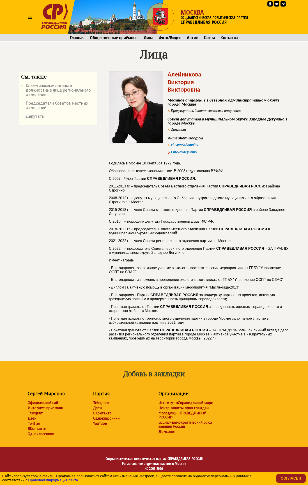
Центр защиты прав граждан (184, 408)
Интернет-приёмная (45, 408)
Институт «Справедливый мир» (186, 403)
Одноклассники (41, 434)
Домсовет (167, 432)
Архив (192, 37)
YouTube (100, 423)
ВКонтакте (37, 429)
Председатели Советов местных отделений (54, 105)
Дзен (32, 418)
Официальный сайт (44, 403)
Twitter (34, 423)
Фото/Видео (170, 37)
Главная (77, 37)
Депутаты (33, 117)
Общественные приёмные (114, 37)
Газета (209, 37)
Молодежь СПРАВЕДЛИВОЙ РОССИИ (183, 415)
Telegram (35, 413)
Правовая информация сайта (53, 480)
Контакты (229, 37)
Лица (148, 37)
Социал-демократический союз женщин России (185, 424)
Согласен (291, 478)
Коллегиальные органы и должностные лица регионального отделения (56, 90)
